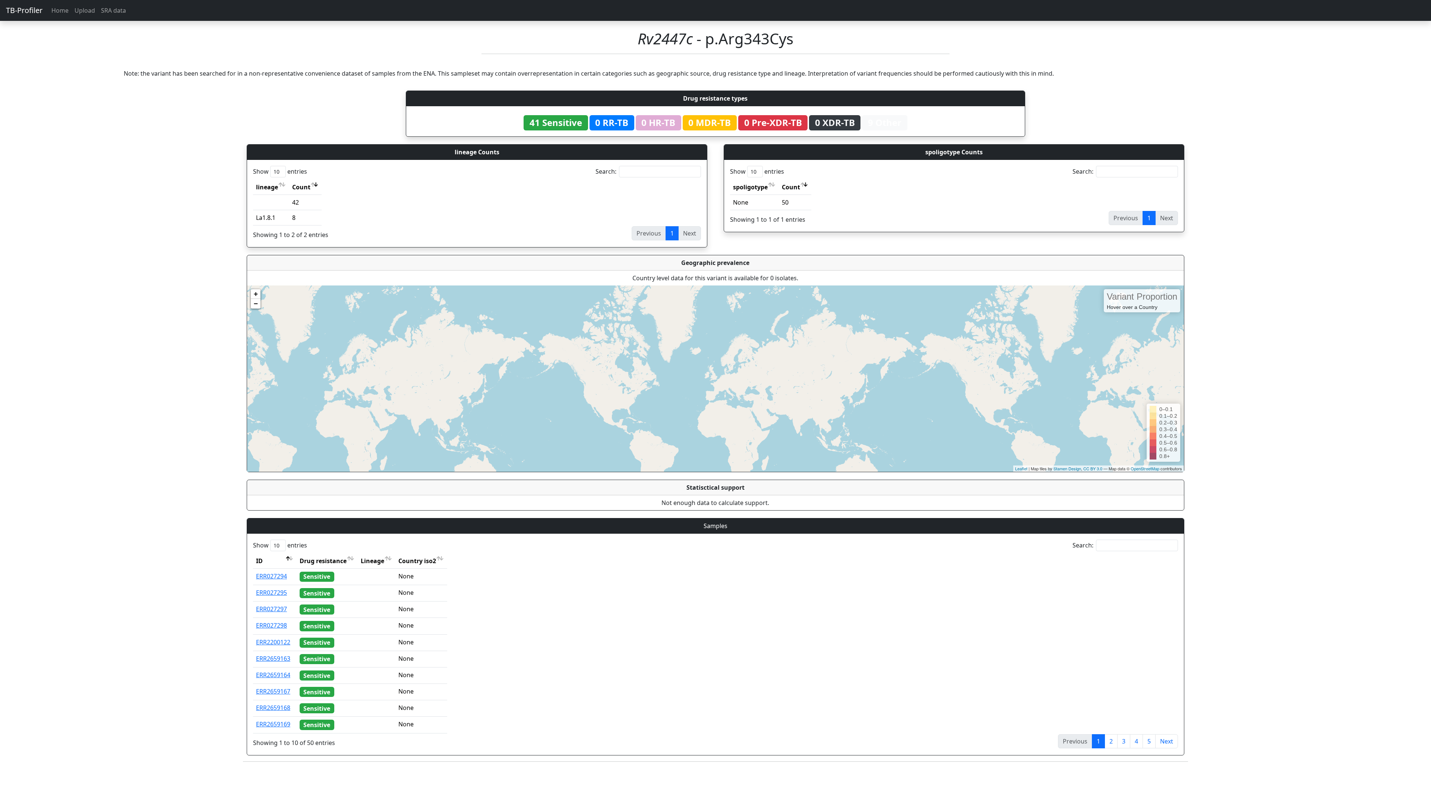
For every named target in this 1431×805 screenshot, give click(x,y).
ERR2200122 (273, 642)
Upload (85, 10)
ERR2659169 (273, 724)
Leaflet (1021, 468)
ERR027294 (271, 576)
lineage (267, 187)
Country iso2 (417, 561)
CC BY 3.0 (1092, 468)
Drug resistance (323, 561)
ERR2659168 (273, 708)
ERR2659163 (273, 658)
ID (259, 561)
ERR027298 (271, 625)
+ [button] (256, 294)
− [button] (256, 303)
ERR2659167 (273, 691)
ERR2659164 (273, 675)
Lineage (372, 561)
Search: (606, 171)
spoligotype (750, 187)
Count (301, 187)
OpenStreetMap (1145, 468)
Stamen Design (1067, 468)
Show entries (280, 171)
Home (60, 10)
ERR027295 (271, 592)
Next (1166, 741)
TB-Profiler (24, 10)
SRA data (113, 10)
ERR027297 (271, 609)
